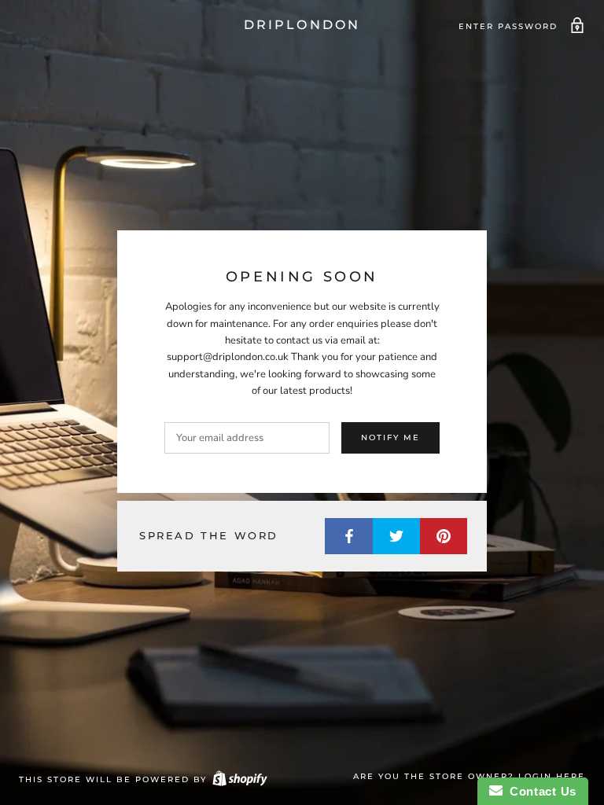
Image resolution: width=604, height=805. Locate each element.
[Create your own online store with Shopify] (239, 779)
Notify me (390, 437)
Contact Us (539, 791)
